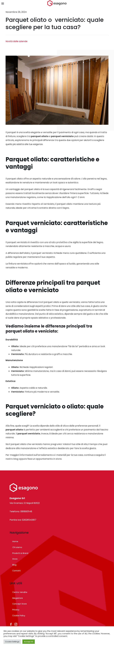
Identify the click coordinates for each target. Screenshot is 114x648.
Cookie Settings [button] (12, 641)
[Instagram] (15, 624)
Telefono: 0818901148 (21, 511)
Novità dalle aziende (16, 41)
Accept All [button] (28, 641)
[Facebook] (11, 624)
